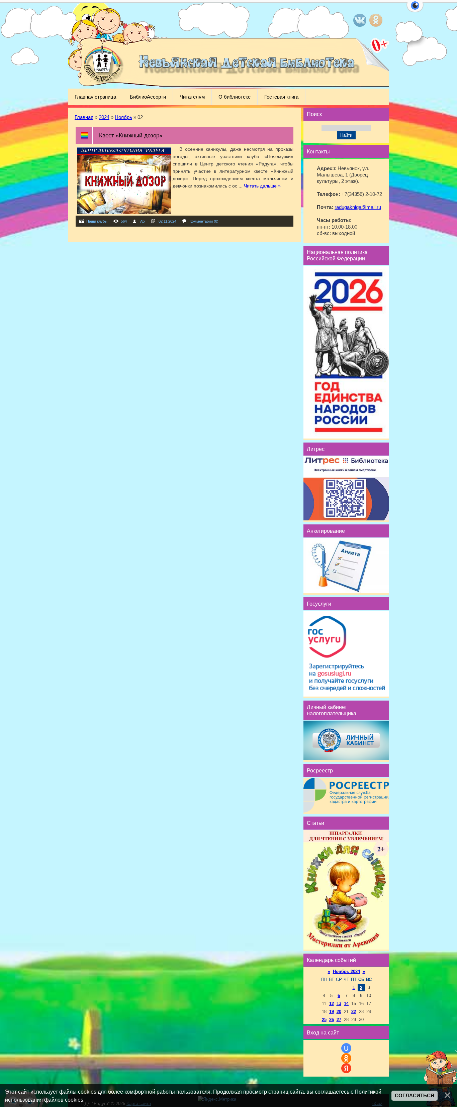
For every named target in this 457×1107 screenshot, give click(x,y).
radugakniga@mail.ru (358, 207)
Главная (84, 117)
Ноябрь (123, 117)
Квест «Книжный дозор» (130, 135)
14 (346, 1003)
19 (331, 1011)
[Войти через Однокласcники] (346, 1058)
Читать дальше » (262, 186)
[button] (415, 9)
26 (331, 1019)
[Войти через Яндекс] (346, 1068)
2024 (104, 117)
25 (324, 1019)
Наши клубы (96, 221)
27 (339, 1019)
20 (339, 1011)
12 (331, 1003)
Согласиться (414, 1095)
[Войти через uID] (346, 1048)
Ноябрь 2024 (346, 971)
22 (353, 1011)
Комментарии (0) (204, 221)
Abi (142, 221)
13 (339, 1003)
